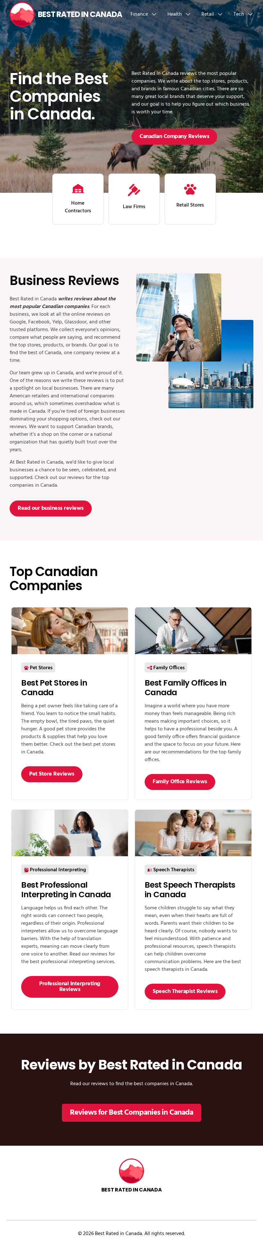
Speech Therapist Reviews (185, 991)
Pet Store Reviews (51, 774)
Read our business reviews (51, 508)
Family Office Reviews (180, 781)
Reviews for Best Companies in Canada (131, 1113)
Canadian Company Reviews (174, 136)
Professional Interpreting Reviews (69, 986)
